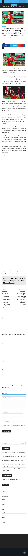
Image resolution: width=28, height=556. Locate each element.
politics (3, 512)
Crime (3, 491)
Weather (4, 525)
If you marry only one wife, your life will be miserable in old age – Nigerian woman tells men (14, 465)
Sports (4, 26)
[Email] (3, 48)
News (3, 509)
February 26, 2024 (22, 37)
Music (3, 507)
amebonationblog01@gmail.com (10, 37)
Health (3, 504)
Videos (3, 522)
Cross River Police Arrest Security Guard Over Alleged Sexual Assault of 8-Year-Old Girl (13, 457)
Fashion (3, 499)
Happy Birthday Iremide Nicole (14, 479)
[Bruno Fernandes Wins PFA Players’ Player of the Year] (14, 351)
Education (4, 494)
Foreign (3, 501)
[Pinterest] (21, 45)
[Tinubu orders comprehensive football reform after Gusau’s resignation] (14, 325)
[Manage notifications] (24, 552)
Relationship (4, 514)
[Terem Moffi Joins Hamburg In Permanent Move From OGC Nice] (14, 377)
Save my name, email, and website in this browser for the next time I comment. (13, 426)
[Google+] (19, 45)
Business (4, 489)
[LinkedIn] (24, 45)
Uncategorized (5, 520)
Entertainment (5, 496)
